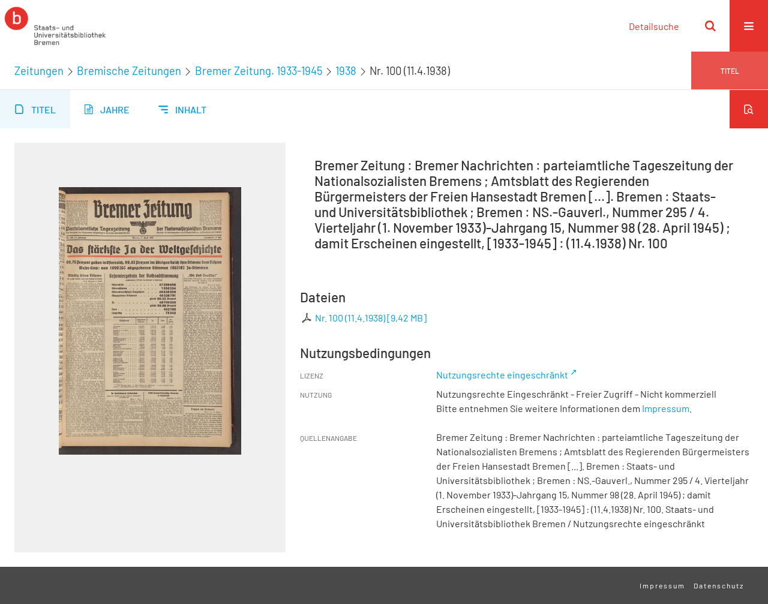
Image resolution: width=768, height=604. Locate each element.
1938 (345, 70)
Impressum (665, 408)
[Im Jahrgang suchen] (749, 109)
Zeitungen (39, 70)
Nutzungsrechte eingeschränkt (502, 374)
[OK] (710, 26)
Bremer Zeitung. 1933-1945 (258, 70)
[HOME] (55, 26)
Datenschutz (719, 585)
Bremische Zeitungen (129, 70)
